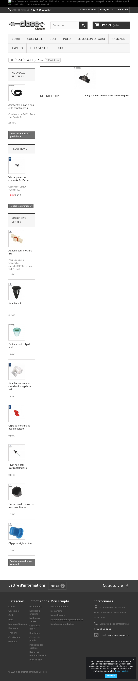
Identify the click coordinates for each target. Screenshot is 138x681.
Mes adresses (57, 615)
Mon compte (59, 601)
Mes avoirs (56, 611)
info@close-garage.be (118, 635)
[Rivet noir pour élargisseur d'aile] (16, 452)
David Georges (39, 672)
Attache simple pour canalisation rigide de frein (19, 386)
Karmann (118, 39)
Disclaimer (35, 633)
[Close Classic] (26, 25)
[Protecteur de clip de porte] (16, 332)
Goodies (60, 48)
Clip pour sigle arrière (20, 543)
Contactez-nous (88, 9)
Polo (67, 39)
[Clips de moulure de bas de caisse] (16, 413)
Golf (52, 39)
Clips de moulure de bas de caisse (19, 427)
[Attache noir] (16, 291)
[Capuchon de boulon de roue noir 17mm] (16, 492)
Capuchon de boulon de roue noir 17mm (21, 505)
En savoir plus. (122, 671)
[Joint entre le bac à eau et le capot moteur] (16, 92)
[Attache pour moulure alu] (16, 238)
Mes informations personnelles (66, 619)
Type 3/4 (17, 48)
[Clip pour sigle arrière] (16, 531)
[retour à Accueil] (12, 60)
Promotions (35, 606)
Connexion (122, 9)
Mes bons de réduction (62, 624)
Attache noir (15, 303)
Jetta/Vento (39, 48)
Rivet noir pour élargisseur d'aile (17, 466)
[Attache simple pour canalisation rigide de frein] (16, 371)
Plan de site (35, 659)
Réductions (19, 148)
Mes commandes (59, 606)
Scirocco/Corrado (91, 39)
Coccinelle (35, 39)
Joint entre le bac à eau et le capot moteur (21, 106)
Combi (16, 39)
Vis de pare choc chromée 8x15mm (18, 179)
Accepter (111, 675)
